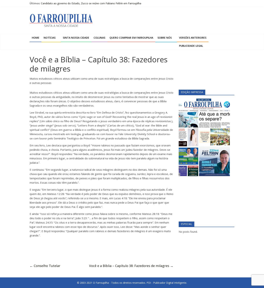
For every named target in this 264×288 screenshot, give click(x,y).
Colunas (99, 37)
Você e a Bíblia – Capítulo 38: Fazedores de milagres (131, 266)
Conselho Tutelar (45, 266)
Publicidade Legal (191, 45)
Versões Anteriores (192, 37)
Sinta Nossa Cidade (76, 37)
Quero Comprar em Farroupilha (131, 37)
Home (35, 37)
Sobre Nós (165, 37)
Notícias (49, 37)
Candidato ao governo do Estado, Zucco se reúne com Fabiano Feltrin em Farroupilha (91, 3)
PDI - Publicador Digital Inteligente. (167, 282)
